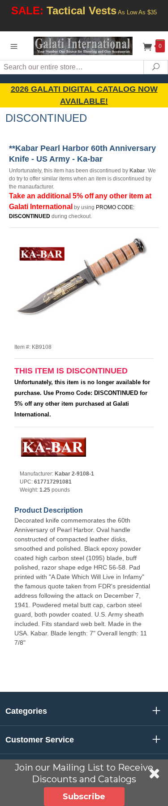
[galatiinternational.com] (84, 45)
